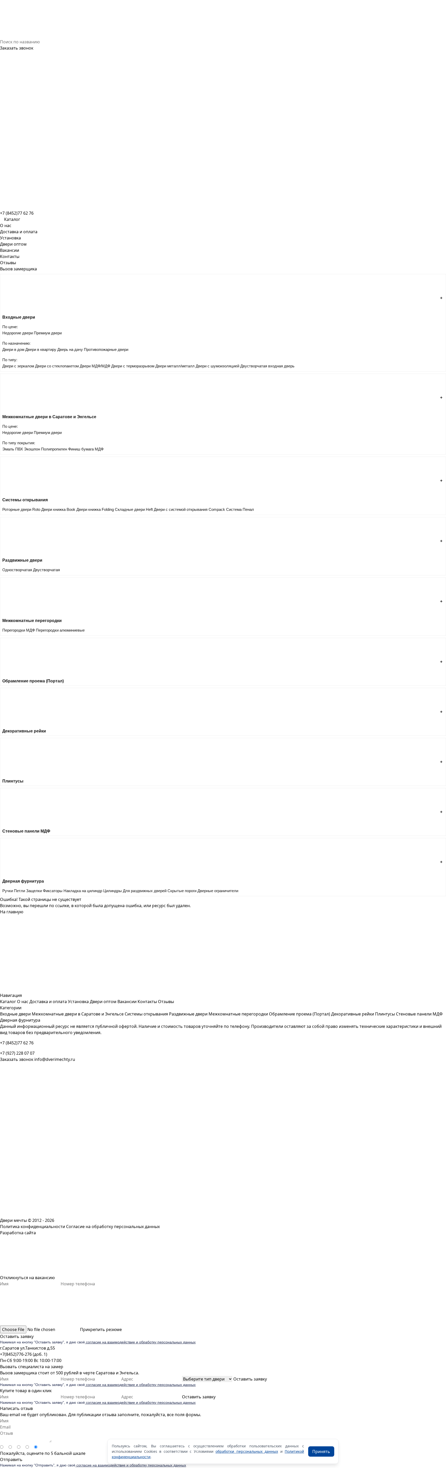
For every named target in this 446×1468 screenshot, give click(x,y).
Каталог (8, 1001)
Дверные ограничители (217, 891)
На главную (11, 912)
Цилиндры (112, 891)
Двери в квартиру (40, 349)
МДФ (99, 449)
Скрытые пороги (182, 891)
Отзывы (8, 262)
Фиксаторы (52, 891)
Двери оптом (13, 244)
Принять (321, 1451)
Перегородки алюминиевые (60, 630)
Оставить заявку (17, 1336)
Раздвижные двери (188, 1014)
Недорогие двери (17, 333)
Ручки (7, 891)
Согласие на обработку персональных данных (113, 1226)
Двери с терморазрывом (132, 366)
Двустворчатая (46, 570)
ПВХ (19, 449)
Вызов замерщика (18, 269)
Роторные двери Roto (21, 509)
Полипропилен (54, 449)
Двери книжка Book (58, 509)
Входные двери (15, 1014)
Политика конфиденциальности (32, 1226)
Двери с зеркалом (18, 366)
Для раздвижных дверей (144, 891)
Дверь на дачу (70, 349)
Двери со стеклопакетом (57, 366)
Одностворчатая (17, 570)
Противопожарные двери (106, 349)
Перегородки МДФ (18, 630)
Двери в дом (13, 349)
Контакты (9, 256)
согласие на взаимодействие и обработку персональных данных (140, 1342)
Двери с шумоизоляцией (217, 366)
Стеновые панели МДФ (419, 1014)
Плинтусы (385, 1014)
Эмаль (8, 449)
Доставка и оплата (18, 232)
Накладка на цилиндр (82, 891)
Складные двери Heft (134, 509)
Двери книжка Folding (95, 509)
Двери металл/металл (175, 366)
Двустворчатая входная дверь (267, 366)
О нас (5, 225)
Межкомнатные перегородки (238, 1014)
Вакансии (9, 250)
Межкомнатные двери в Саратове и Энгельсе (78, 1014)
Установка (10, 238)
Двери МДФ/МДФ (95, 366)
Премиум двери (48, 333)
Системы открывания (146, 1014)
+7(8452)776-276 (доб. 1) (23, 1354)
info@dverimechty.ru (54, 1059)
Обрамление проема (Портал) (299, 1014)
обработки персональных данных (247, 1451)
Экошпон (32, 449)
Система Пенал (240, 509)
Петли (19, 891)
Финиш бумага (81, 449)
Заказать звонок (16, 48)
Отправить (11, 1459)
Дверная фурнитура (20, 1020)
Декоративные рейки (352, 1014)
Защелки (34, 891)
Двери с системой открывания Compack (189, 509)
